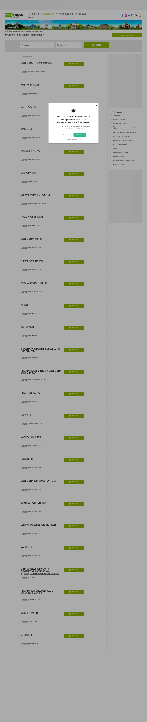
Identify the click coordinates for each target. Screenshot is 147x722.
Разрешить (79, 140)
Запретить (67, 140)
